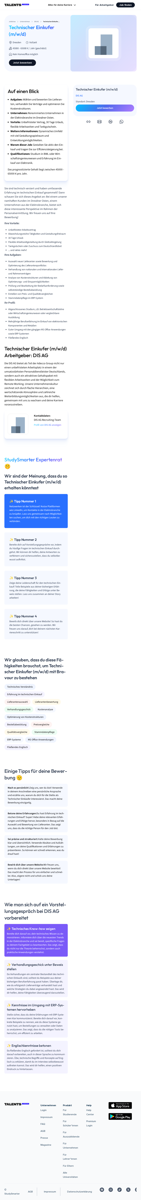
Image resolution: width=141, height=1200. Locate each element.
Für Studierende (70, 1112)
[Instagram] (111, 1190)
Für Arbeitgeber (104, 4)
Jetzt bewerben (22, 62)
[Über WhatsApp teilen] (121, 121)
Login (43, 1110)
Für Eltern (68, 1165)
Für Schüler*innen (70, 1123)
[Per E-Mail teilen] (99, 121)
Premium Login (91, 1123)
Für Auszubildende (71, 1134)
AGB (42, 1131)
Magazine (45, 1144)
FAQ (42, 1124)
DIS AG (79, 95)
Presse (44, 1137)
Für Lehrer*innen (70, 1156)
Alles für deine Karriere (60, 5)
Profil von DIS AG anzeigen (47, 425)
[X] (128, 1190)
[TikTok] (119, 1190)
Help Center (90, 1112)
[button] (88, 121)
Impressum (46, 1117)
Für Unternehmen (70, 1145)
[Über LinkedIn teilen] (110, 121)
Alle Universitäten (70, 1174)
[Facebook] (102, 1190)
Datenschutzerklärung (79, 1191)
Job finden (125, 4)
